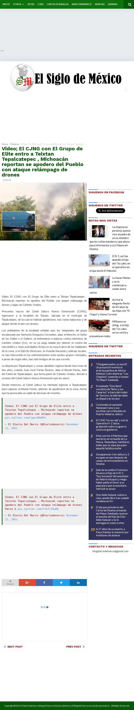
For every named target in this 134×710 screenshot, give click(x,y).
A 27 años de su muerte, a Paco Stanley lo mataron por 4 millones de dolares (112, 532)
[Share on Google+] (27, 582)
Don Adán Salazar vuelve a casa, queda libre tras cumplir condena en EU (112, 498)
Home (5, 144)
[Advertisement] (67, 24)
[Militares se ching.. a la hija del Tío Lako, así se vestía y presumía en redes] (99, 326)
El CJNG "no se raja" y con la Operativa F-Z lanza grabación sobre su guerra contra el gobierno (112, 425)
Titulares (14, 144)
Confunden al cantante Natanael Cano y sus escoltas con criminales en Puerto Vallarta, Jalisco (111, 409)
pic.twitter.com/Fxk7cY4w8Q (38, 508)
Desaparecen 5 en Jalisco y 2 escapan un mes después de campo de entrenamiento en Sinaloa (112, 459)
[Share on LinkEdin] (78, 582)
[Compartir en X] (61, 582)
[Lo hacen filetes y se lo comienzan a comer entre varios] (99, 282)
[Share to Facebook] (44, 582)
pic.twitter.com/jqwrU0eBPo (25, 417)
